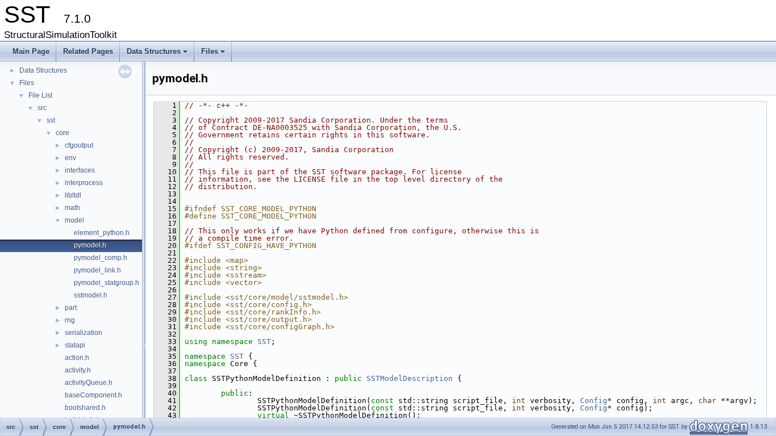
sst (51, 120)
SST (264, 341)
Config (593, 400)
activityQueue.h (88, 383)
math (72, 208)
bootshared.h (85, 408)
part (71, 308)
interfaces (80, 170)
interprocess (84, 183)
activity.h (78, 370)
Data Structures (158, 54)
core (62, 133)
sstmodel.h (90, 295)
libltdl (73, 195)
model (74, 220)
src (42, 108)
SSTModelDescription (409, 378)
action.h (77, 358)
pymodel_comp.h (100, 258)
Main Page (30, 51)
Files (214, 54)
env (70, 158)
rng (70, 320)
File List (40, 95)
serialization (83, 333)
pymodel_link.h (97, 270)
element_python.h (102, 233)
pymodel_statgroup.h (106, 283)
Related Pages (88, 51)
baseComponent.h (93, 395)
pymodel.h (90, 245)
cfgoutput (79, 145)
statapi (75, 345)
